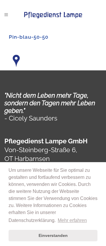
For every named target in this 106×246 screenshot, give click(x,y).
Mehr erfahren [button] (72, 220)
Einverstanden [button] (53, 235)
